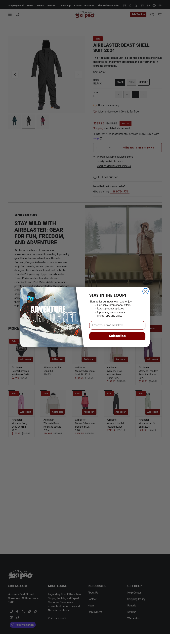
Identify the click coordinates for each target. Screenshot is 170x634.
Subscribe (117, 336)
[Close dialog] (145, 291)
